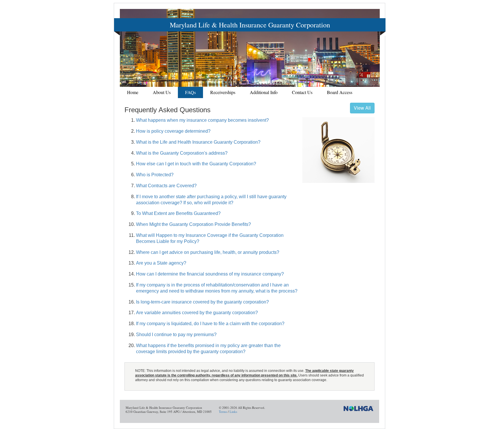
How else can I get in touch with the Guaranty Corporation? (196, 163)
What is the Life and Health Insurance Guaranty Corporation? (198, 142)
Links (233, 411)
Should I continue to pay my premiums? (176, 334)
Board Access (339, 92)
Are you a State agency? (161, 263)
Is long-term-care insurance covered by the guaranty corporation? (202, 301)
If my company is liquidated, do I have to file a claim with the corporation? (210, 323)
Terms (223, 411)
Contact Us (302, 92)
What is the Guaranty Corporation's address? (182, 153)
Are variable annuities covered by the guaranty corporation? (197, 312)
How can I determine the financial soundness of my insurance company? (210, 273)
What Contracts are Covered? (166, 185)
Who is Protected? (155, 174)
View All (362, 107)
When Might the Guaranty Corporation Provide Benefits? (193, 224)
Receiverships (222, 92)
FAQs (190, 92)
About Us (162, 92)
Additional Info (264, 92)
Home (132, 92)
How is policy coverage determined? (173, 131)
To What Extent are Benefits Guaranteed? (178, 213)
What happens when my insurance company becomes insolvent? (202, 120)
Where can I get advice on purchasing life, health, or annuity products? (207, 252)
